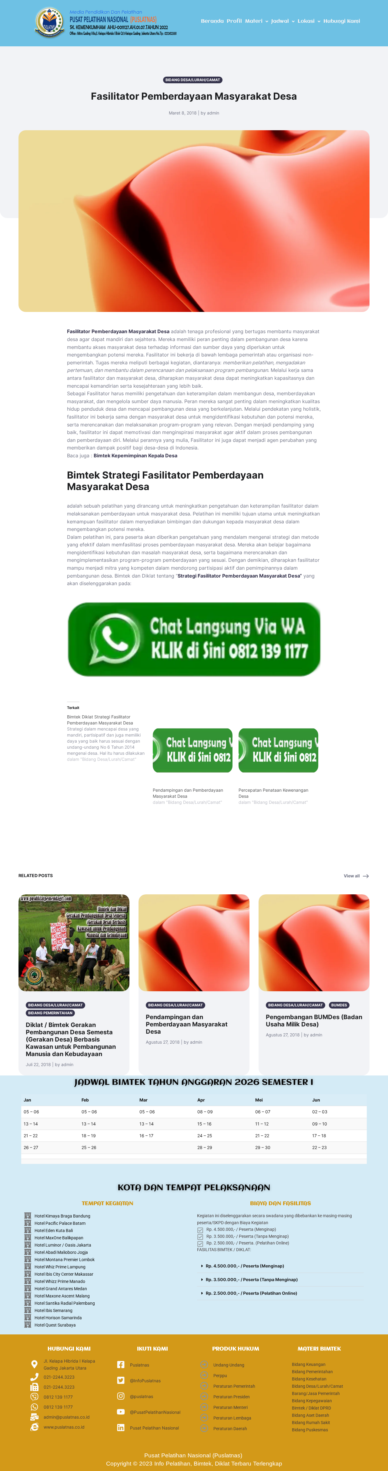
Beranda (212, 21)
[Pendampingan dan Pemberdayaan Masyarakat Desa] (192, 750)
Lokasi (306, 21)
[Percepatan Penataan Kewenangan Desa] (278, 750)
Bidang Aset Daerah (310, 1415)
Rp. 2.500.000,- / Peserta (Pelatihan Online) (251, 1293)
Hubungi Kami (341, 21)
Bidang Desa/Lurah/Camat (317, 1386)
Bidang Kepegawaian (312, 1400)
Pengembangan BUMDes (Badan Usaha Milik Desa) (314, 1020)
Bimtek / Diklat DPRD (311, 1408)
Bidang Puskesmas (310, 1429)
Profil (234, 21)
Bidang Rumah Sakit (311, 1422)
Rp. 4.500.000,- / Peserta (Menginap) (245, 1265)
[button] (256, 21)
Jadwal (280, 21)
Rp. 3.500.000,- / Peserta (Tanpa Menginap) (252, 1279)
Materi (254, 21)
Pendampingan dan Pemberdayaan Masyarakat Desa (187, 1024)
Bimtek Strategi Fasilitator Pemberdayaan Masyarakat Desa (165, 480)
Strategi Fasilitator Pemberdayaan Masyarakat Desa (239, 576)
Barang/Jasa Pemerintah (316, 1393)
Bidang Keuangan (309, 1364)
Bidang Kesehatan (309, 1379)
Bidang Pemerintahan (312, 1371)
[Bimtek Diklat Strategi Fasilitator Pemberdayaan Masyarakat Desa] (110, 738)
